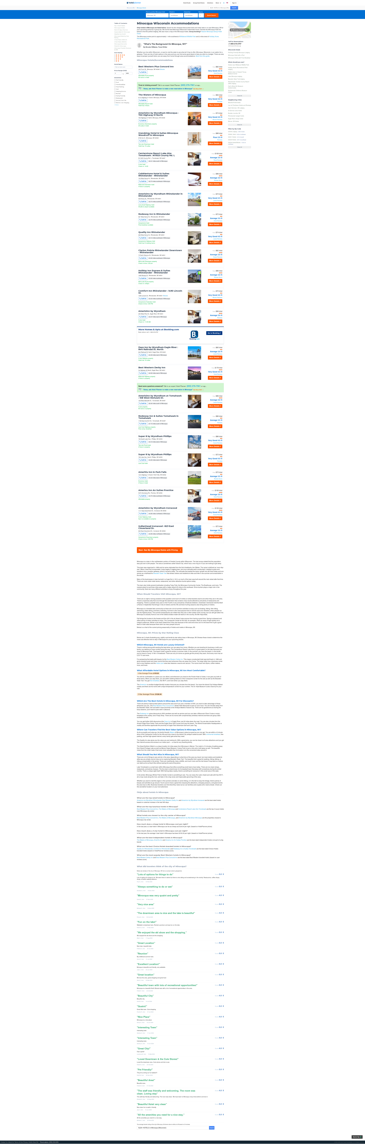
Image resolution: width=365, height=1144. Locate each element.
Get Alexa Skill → (198, 89)
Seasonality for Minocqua (122, 32)
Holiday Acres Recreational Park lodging (238, 68)
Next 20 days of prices (121, 30)
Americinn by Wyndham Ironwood (157, 508)
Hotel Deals (186, 3)
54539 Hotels (232, 140)
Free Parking (120, 87)
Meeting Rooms (121, 91)
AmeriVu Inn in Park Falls (152, 472)
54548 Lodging (232, 131)
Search (234, 7)
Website (162, 69)
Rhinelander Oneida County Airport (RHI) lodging (238, 82)
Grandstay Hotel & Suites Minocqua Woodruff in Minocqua (158, 134)
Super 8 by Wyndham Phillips (154, 436)
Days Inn (167, 721)
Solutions (210, 3)
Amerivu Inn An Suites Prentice (155, 490)
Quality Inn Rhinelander (151, 232)
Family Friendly (120, 96)
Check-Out (187, 12)
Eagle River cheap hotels (235, 119)
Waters (172, 732)
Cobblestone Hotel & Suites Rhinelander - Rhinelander (153, 175)
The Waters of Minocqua (152, 95)
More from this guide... (203, 56)
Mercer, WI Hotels (233, 121)
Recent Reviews (217, 119)
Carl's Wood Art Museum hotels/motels (235, 87)
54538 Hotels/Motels (234, 142)
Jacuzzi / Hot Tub (121, 100)
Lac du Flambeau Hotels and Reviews (239, 105)
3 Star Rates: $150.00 (120, 39)
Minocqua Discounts (120, 44)
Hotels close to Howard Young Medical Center (237, 73)
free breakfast (154, 680)
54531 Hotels (232, 137)
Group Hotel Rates (199, 3)
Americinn (143, 684)
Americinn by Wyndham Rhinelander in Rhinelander (160, 195)
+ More (116, 105)
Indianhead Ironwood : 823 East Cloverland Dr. (156, 527)
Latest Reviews (217, 200)
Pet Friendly (119, 80)
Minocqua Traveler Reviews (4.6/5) (122, 48)
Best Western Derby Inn (151, 368)
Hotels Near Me (33, 1142)
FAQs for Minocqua (120, 46)
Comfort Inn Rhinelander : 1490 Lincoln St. (160, 292)
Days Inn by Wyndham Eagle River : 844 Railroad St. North (158, 348)
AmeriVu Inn (158, 840)
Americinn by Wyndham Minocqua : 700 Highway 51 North (158, 114)
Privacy (25, 1142)
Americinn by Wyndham (152, 311)
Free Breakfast (120, 84)
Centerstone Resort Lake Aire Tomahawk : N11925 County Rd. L (156, 154)
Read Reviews (218, 160)
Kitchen (118, 93)
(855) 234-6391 (54, 1142)
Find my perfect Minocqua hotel (155, 12)
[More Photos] (194, 78)
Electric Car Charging (122, 102)
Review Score (218, 180)
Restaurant (119, 98)
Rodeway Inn (144, 713)
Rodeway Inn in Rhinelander (154, 214)
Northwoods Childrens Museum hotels (237, 91)
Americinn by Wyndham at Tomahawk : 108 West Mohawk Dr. (160, 397)
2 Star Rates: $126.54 (120, 42)
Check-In (172, 12)
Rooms (201, 12)
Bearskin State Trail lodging (236, 79)
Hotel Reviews (218, 73)
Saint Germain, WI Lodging (236, 108)
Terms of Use (18, 1142)
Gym (117, 89)
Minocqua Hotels (119, 28)
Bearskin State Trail (160, 573)
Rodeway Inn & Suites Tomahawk (184, 849)
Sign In (234, 3)
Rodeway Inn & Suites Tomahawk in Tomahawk (158, 417)
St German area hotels (235, 110)
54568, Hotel (232, 134)
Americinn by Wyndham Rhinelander (149, 800)
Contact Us (4, 1142)
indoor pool (160, 663)
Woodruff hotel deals (234, 102)
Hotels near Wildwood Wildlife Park (238, 65)
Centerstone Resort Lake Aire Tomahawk (192, 809)
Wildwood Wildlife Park (188, 36)
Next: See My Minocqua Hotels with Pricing (158, 550)
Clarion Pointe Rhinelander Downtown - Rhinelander (160, 251)
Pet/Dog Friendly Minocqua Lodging (239, 52)
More (217, 3)
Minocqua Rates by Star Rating (121, 36)
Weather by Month (120, 34)
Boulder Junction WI (234, 113)
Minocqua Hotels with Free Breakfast (239, 58)
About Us (11, 1142)
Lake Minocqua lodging (235, 76)
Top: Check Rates (119, 25)
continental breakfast (213, 734)
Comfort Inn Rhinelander (162, 849)
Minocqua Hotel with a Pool (236, 55)
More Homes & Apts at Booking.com (158, 330)
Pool (117, 82)
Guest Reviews (217, 257)
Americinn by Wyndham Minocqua (190, 818)
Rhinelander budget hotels (236, 116)
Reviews (219, 101)
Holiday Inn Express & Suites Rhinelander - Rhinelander (154, 272)
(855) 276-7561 (188, 85)
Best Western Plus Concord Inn (156, 67)
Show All (239, 95)
